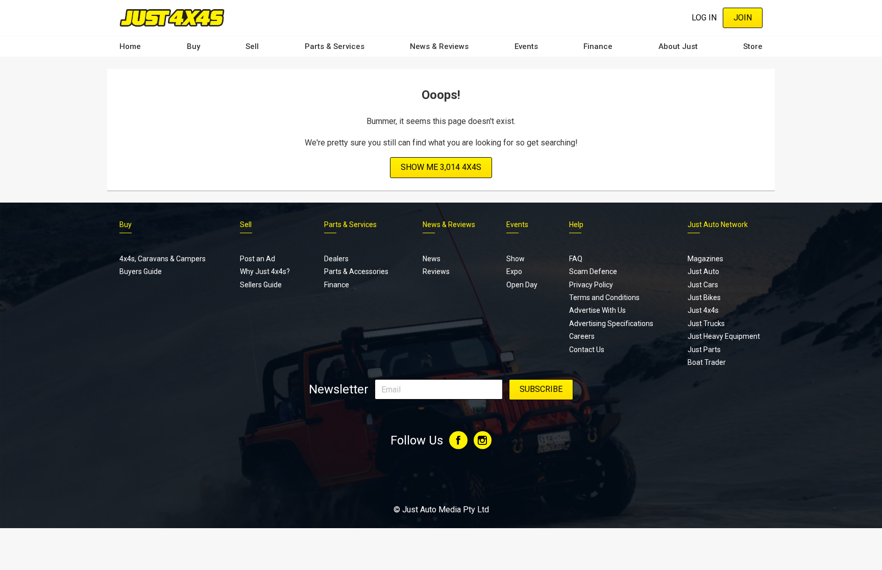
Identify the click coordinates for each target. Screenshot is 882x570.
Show (515, 259)
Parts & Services (334, 46)
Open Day (521, 285)
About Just (678, 46)
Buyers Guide (140, 271)
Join (742, 17)
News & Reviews (439, 46)
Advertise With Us (597, 310)
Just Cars (703, 285)
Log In (704, 17)
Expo (514, 271)
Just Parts (704, 349)
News (431, 259)
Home (130, 46)
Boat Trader (707, 362)
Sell (252, 46)
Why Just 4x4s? (265, 271)
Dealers (336, 259)
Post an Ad (257, 259)
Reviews (436, 271)
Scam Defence (593, 271)
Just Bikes (704, 297)
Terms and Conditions (604, 297)
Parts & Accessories (356, 271)
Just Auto (703, 271)
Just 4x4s (703, 310)
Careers (582, 336)
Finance (597, 46)
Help (576, 224)
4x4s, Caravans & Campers (162, 259)
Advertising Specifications (611, 323)
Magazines (705, 259)
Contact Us (586, 349)
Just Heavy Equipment (724, 336)
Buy (193, 46)
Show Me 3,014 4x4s (441, 167)
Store (753, 46)
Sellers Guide (261, 285)
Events (526, 46)
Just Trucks (706, 323)
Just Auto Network (718, 224)
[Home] (172, 18)
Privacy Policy (591, 285)
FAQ (575, 259)
